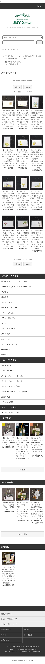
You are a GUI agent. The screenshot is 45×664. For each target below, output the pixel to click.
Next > (27, 87)
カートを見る (28, 635)
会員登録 (26, 629)
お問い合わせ (5, 640)
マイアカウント (6, 629)
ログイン (4, 635)
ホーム (4, 49)
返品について (14, 649)
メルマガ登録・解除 (24, 651)
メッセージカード (13, 49)
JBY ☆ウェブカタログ (10, 413)
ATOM (38, 651)
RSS (34, 651)
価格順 (23, 80)
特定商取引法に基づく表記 (27, 649)
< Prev (17, 87)
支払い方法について (18, 646)
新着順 (29, 80)
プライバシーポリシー (11, 651)
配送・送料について (32, 646)
